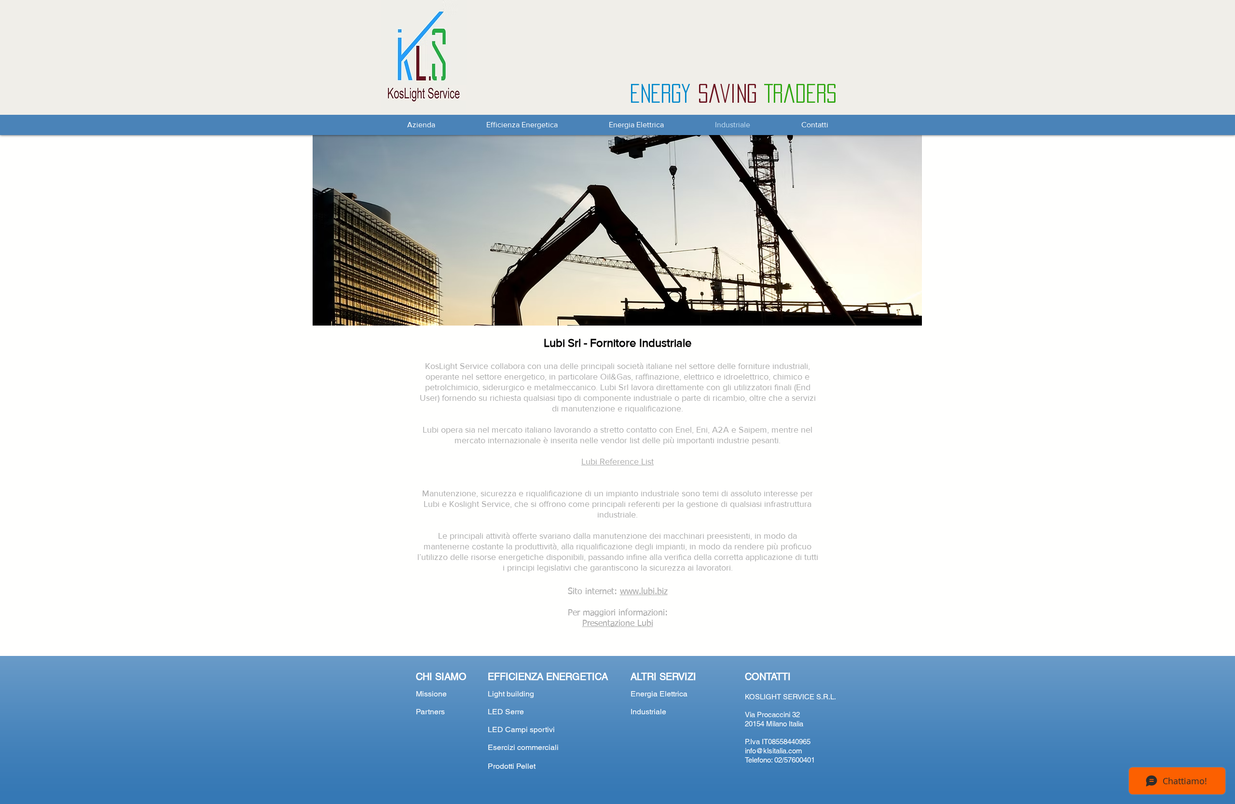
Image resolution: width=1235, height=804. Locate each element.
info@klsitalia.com (773, 751)
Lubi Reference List (617, 461)
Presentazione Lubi (617, 623)
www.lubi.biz (644, 591)
